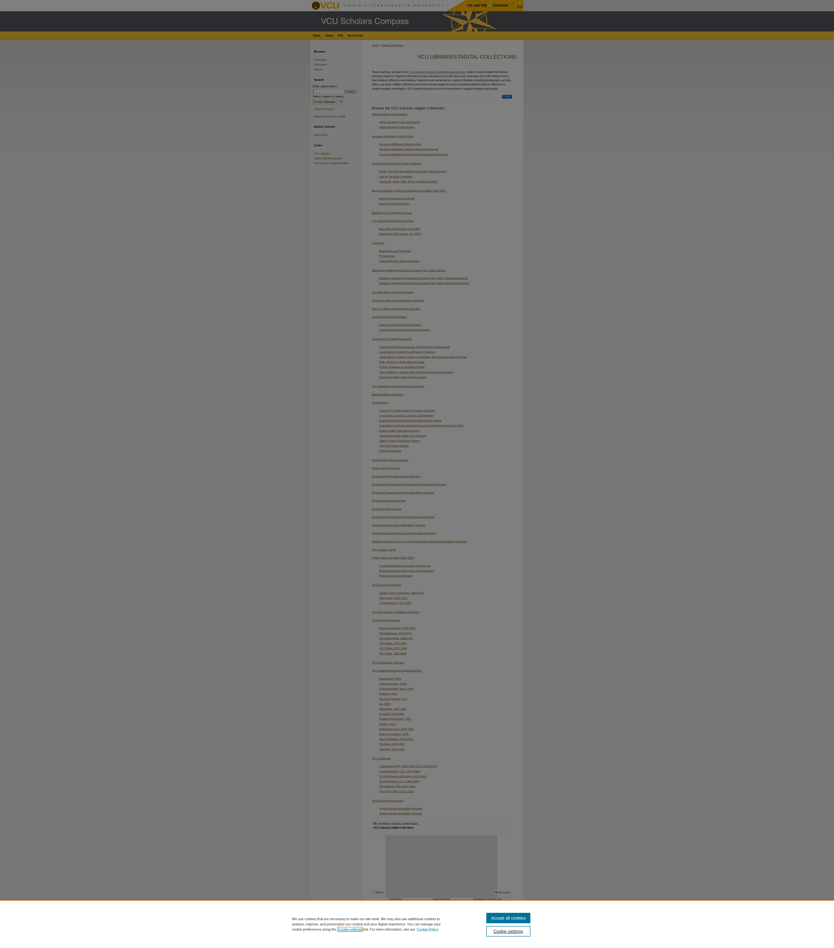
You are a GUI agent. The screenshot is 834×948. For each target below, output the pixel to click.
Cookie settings (350, 929)
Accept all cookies (508, 918)
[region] (417, 924)
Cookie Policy (427, 929)
